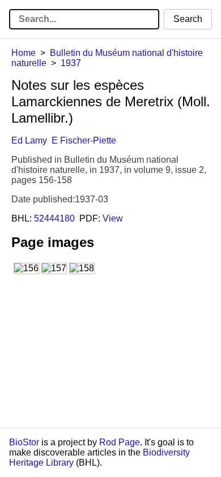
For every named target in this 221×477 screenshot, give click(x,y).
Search (187, 19)
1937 (71, 63)
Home (23, 53)
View (113, 218)
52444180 (54, 218)
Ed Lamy (29, 140)
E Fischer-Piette (84, 140)
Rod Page (119, 442)
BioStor (24, 442)
